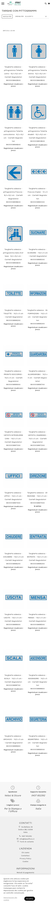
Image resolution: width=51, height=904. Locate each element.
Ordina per (19, 16)
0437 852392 (27, 836)
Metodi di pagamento (25, 872)
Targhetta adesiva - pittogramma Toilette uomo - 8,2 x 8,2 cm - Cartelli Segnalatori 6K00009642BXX (13, 73)
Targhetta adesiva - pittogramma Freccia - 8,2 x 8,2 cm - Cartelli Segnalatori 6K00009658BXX (13, 195)
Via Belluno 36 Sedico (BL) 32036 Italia (25, 829)
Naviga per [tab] (7, 16)
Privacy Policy (25, 858)
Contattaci (25, 855)
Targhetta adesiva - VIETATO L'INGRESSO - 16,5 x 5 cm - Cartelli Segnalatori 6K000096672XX (37, 438)
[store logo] (14, 4)
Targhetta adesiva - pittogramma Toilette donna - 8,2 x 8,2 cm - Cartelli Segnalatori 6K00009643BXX (37, 73)
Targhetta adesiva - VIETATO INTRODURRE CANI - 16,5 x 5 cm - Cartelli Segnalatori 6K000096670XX (13, 438)
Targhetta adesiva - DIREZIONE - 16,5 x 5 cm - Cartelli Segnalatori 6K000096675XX (37, 499)
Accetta (29, 898)
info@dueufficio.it (27, 839)
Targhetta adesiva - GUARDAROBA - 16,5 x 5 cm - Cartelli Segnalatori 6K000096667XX (37, 377)
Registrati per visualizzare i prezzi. (13, 85)
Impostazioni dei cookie (10, 898)
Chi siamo (25, 852)
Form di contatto (27, 842)
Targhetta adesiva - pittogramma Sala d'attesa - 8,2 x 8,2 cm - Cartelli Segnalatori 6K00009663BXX (13, 256)
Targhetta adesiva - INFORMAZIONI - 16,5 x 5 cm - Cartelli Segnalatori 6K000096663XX (37, 317)
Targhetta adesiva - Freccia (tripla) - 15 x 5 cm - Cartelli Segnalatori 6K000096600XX (38, 195)
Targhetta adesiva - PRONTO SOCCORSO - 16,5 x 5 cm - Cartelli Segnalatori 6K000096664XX (13, 377)
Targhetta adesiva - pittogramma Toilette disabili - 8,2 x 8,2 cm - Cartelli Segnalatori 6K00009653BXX (37, 134)
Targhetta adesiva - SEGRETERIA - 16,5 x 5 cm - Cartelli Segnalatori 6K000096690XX (37, 742)
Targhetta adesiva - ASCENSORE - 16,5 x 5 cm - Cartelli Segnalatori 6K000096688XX (37, 682)
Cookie (25, 861)
